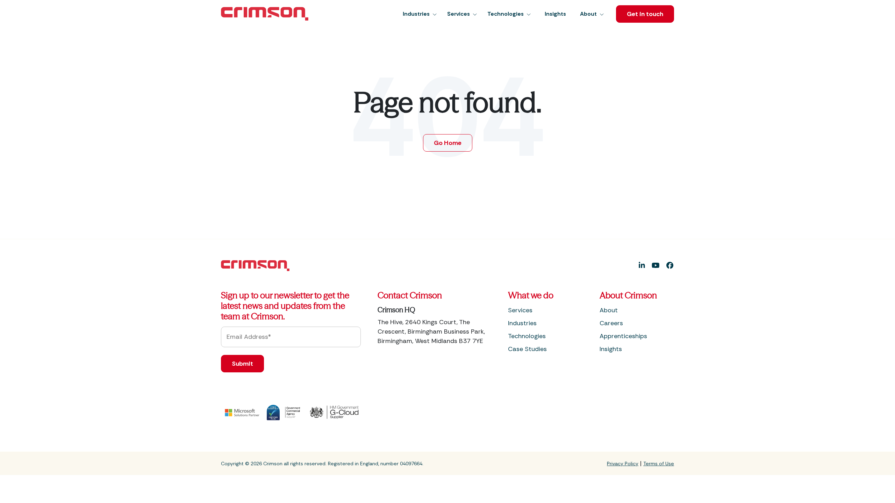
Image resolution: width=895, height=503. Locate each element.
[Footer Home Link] (255, 265)
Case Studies (527, 349)
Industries (522, 323)
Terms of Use (658, 463)
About (609, 310)
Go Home (447, 143)
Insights (611, 349)
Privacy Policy (622, 463)
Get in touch (645, 14)
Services (520, 310)
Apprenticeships (623, 336)
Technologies (527, 336)
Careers (611, 323)
